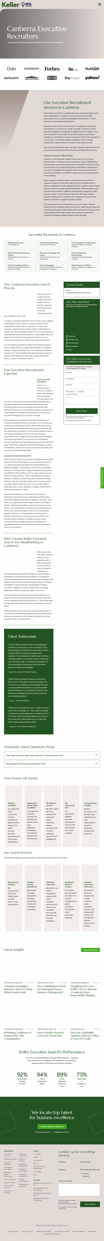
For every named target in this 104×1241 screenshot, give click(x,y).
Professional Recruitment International (41, 1199)
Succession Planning (8, 1192)
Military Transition (9, 1182)
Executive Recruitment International (40, 1189)
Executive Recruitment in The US (42, 1184)
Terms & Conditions (43, 1231)
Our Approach (37, 1160)
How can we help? (71, 394)
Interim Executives (10, 1179)
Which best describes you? (90, 1170)
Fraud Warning (79, 1231)
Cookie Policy (13, 1231)
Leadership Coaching (22, 1160)
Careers (35, 1157)
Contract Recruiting (10, 1159)
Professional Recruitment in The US (42, 1194)
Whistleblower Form (52, 1234)
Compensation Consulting (23, 1185)
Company (69, 385)
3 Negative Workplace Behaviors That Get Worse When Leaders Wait (18, 989)
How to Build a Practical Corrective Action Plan (50, 1034)
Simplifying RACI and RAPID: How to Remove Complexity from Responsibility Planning (84, 991)
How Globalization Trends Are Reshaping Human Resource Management (51, 989)
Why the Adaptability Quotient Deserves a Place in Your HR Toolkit (85, 1035)
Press (35, 1175)
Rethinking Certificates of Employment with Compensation (17, 1035)
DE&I (35, 1163)
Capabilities (8, 1151)
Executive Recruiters (7, 1163)
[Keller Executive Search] (17, 4)
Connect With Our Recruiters (52, 1127)
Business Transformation (23, 1180)
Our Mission (37, 1154)
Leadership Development (23, 1165)
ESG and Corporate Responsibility (39, 1167)
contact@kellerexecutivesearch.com (78, 293)
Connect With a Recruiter (102, 477)
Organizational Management (80, 983)
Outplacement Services (8, 1187)
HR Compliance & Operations (13, 983)
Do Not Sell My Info (62, 1231)
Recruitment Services (8, 1155)
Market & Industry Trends (45, 983)
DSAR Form (92, 1231)
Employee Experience (78, 1029)
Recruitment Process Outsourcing (8, 1174)
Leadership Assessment (23, 1155)
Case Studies (37, 1172)
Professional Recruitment (8, 1168)
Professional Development (23, 1175)
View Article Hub (90, 950)
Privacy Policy (27, 1231)
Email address (70, 379)
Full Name (69, 372)
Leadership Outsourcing (23, 1170)
